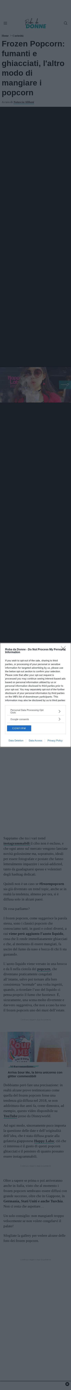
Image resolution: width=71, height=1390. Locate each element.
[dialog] (35, 695)
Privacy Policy (55, 740)
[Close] (64, 649)
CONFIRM (19, 728)
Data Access (35, 740)
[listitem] (35, 711)
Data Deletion (16, 740)
